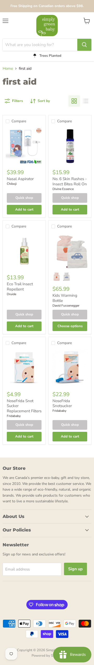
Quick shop (24, 197)
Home (8, 68)
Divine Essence (63, 189)
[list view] (85, 101)
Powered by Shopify (47, 655)
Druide (11, 294)
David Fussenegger (65, 305)
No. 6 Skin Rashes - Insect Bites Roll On (69, 181)
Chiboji (12, 184)
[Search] (84, 45)
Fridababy (14, 416)
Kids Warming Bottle (64, 298)
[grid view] (74, 101)
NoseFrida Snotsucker (62, 403)
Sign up (75, 569)
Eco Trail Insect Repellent (20, 286)
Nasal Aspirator (20, 178)
